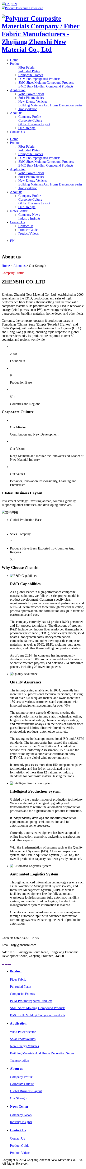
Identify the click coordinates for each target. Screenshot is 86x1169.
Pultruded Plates (29, 71)
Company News (29, 214)
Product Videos (28, 233)
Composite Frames (30, 75)
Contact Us (17, 132)
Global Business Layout (34, 124)
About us (16, 113)
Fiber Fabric (26, 67)
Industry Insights (29, 218)
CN (7, 4)
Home (14, 60)
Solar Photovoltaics (31, 97)
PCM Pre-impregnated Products (39, 79)
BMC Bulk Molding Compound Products (45, 86)
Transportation (27, 109)
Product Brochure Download (24, 8)
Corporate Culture (30, 120)
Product (15, 63)
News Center (18, 211)
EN (14, 4)
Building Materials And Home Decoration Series (50, 105)
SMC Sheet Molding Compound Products (46, 82)
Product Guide (28, 230)
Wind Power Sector (31, 94)
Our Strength (26, 128)
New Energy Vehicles (32, 101)
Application (17, 90)
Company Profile (29, 116)
